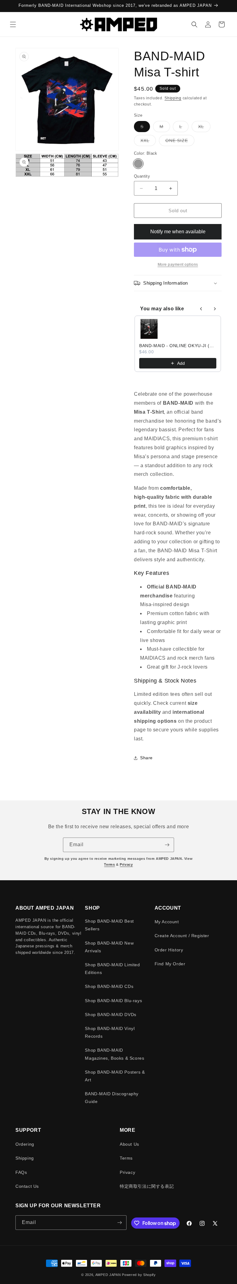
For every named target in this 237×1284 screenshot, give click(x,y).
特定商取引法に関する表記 (147, 1186)
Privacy (126, 864)
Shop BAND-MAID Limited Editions (112, 968)
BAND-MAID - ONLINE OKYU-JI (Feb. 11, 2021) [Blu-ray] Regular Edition (177, 345)
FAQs (21, 1172)
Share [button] (146, 757)
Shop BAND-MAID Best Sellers (109, 925)
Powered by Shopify (139, 1275)
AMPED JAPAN (108, 1275)
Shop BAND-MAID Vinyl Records (110, 1032)
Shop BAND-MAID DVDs (110, 1014)
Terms (109, 864)
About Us (129, 1144)
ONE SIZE (179, 142)
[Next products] (215, 308)
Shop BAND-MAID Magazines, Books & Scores (114, 1054)
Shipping (172, 98)
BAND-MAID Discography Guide (112, 1097)
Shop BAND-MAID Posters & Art (115, 1076)
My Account (167, 921)
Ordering (24, 1144)
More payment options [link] (178, 264)
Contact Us (27, 1186)
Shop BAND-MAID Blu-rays (113, 1000)
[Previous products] (201, 308)
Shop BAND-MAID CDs (109, 986)
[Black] (138, 163)
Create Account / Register (182, 935)
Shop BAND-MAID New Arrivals (109, 947)
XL (204, 128)
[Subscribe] (167, 845)
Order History (169, 949)
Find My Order (170, 963)
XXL (148, 142)
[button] (13, 24)
